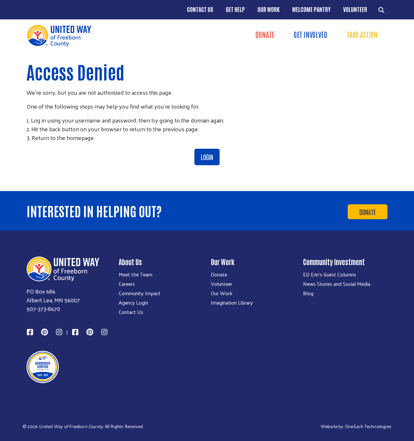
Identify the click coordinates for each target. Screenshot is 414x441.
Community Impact (139, 293)
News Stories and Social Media (336, 283)
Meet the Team (135, 274)
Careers (127, 283)
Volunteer (355, 9)
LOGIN (207, 157)
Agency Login (133, 302)
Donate (264, 34)
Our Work (268, 9)
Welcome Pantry (311, 9)
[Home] (115, 35)
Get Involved (310, 34)
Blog (308, 293)
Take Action (362, 34)
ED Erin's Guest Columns (329, 274)
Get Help (235, 9)
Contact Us (200, 9)
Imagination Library (232, 302)
